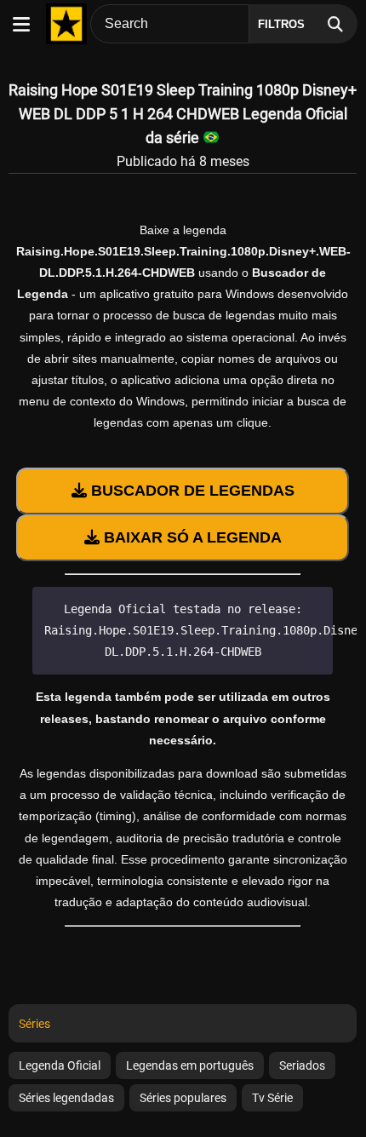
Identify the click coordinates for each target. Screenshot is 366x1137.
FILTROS (281, 24)
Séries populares (183, 1098)
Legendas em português (190, 1065)
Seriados (302, 1065)
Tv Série (272, 1098)
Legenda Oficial (59, 1065)
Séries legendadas (66, 1098)
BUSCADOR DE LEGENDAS (191, 490)
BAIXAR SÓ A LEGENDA (191, 537)
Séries (34, 1024)
